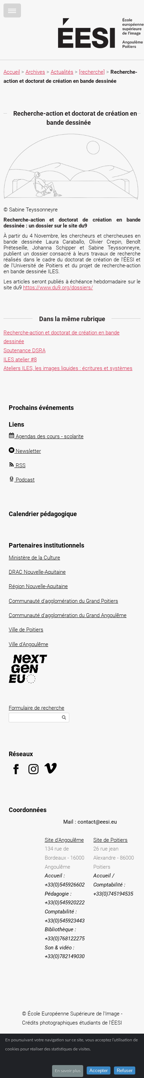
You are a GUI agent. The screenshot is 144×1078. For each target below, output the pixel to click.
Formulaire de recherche (36, 708)
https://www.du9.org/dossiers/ (58, 287)
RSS (20, 465)
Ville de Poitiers (26, 630)
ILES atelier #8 (20, 359)
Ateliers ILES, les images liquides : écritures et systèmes (67, 368)
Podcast (24, 480)
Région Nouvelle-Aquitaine (38, 586)
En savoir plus (67, 1071)
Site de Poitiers (110, 840)
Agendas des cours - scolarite (49, 436)
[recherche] (92, 72)
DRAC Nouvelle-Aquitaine (37, 572)
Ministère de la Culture (34, 558)
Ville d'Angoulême (28, 644)
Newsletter (27, 451)
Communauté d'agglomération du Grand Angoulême (68, 615)
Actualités (62, 72)
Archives (35, 72)
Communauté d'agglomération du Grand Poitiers (63, 601)
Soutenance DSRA (24, 350)
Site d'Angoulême (64, 840)
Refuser (124, 1070)
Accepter (98, 1070)
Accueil (11, 72)
